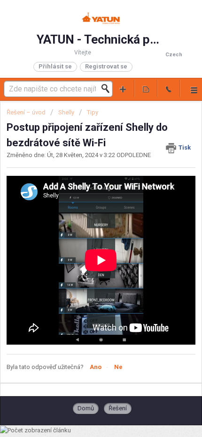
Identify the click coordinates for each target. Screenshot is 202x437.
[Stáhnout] (83, 210)
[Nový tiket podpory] (123, 88)
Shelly (66, 112)
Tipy (92, 112)
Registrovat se (106, 66)
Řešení (118, 408)
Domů (86, 408)
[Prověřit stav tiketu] (145, 88)
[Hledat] (108, 88)
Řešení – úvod (27, 112)
